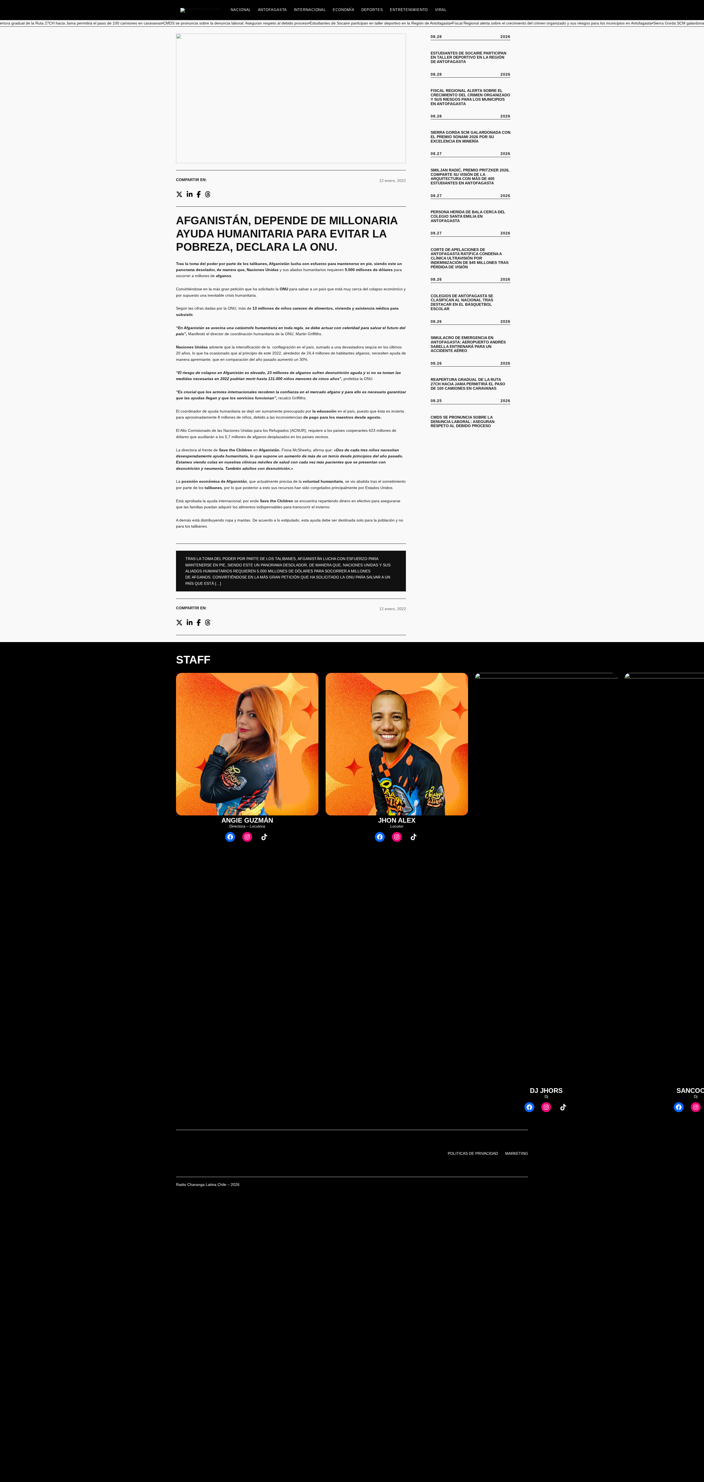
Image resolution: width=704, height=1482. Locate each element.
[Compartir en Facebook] (199, 194)
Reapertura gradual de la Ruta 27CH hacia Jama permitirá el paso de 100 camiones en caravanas (468, 384)
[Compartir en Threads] (208, 194)
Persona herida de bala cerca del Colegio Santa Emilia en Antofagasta (468, 216)
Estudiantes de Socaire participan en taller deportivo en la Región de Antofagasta (468, 57)
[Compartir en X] (179, 194)
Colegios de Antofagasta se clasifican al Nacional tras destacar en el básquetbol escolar (462, 302)
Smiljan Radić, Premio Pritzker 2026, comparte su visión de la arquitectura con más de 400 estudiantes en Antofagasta (470, 176)
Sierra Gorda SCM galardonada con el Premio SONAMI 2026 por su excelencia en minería (470, 136)
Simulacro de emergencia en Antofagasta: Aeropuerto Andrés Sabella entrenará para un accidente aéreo (468, 344)
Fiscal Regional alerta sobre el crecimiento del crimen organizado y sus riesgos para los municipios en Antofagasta (470, 97)
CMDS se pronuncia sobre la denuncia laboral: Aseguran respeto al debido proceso (462, 421)
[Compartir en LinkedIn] (190, 194)
